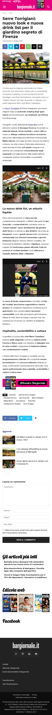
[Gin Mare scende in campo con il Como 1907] (9, 440)
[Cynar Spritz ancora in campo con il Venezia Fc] (9, 464)
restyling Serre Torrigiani (12, 404)
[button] (48, 7)
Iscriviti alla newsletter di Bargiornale (16, 672)
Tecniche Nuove (8, 680)
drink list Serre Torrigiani (27, 395)
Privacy (34, 695)
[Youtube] (36, 653)
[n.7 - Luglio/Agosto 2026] (10, 382)
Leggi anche (7, 431)
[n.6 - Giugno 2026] (26, 603)
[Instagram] (22, 653)
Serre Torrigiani (28, 404)
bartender (12, 395)
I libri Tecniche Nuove (10, 684)
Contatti (5, 664)
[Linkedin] (29, 653)
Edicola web (14, 589)
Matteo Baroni (8, 401)
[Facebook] (16, 653)
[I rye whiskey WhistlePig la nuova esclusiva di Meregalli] (9, 452)
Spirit (10, 13)
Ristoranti (7, 1)
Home (5, 13)
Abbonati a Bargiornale (32, 383)
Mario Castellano (38, 398)
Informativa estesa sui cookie (26, 697)
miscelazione (20, 401)
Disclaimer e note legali (21, 695)
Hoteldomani (17, 1)
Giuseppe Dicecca (10, 398)
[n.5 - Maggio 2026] (42, 603)
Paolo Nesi (31, 401)
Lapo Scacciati (24, 398)
